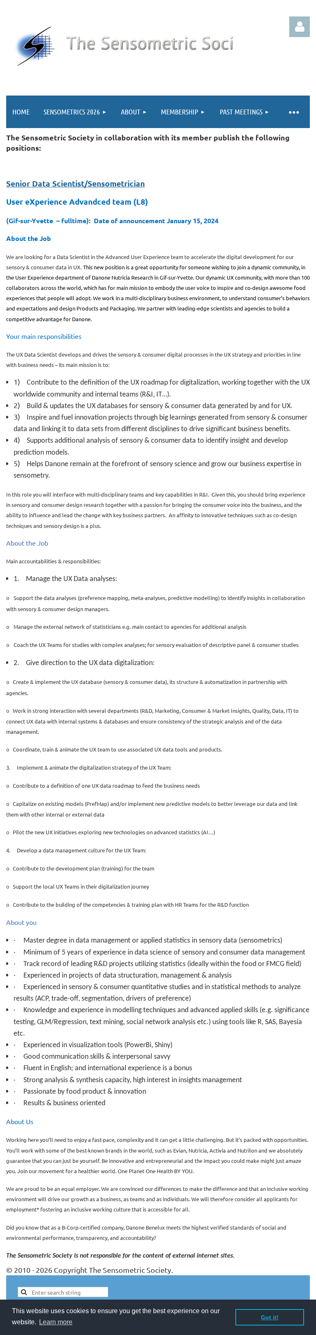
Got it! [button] (270, 1317)
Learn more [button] (55, 1322)
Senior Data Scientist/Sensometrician (75, 183)
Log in (299, 26)
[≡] (293, 112)
